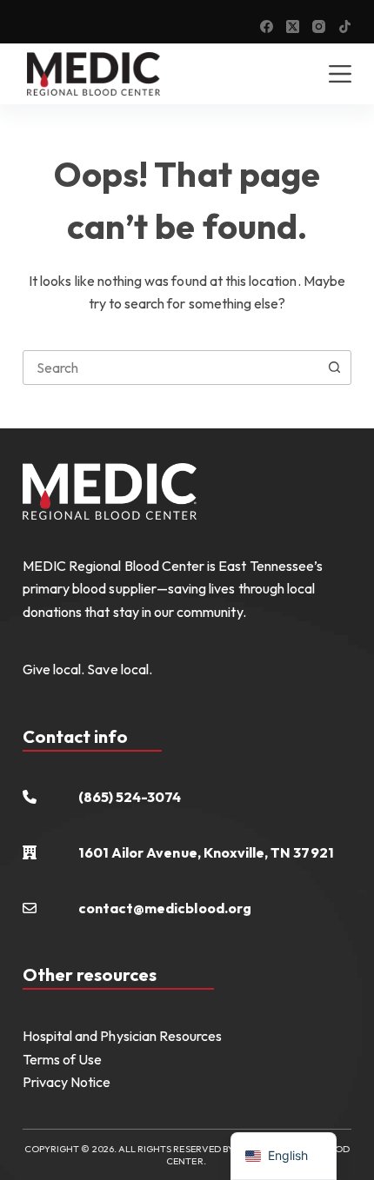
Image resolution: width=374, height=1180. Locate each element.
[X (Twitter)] (292, 26)
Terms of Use (63, 1059)
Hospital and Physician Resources (123, 1035)
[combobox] (170, 367)
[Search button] (334, 367)
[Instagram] (318, 26)
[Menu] (340, 74)
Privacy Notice (67, 1082)
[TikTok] (344, 26)
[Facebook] (266, 26)
